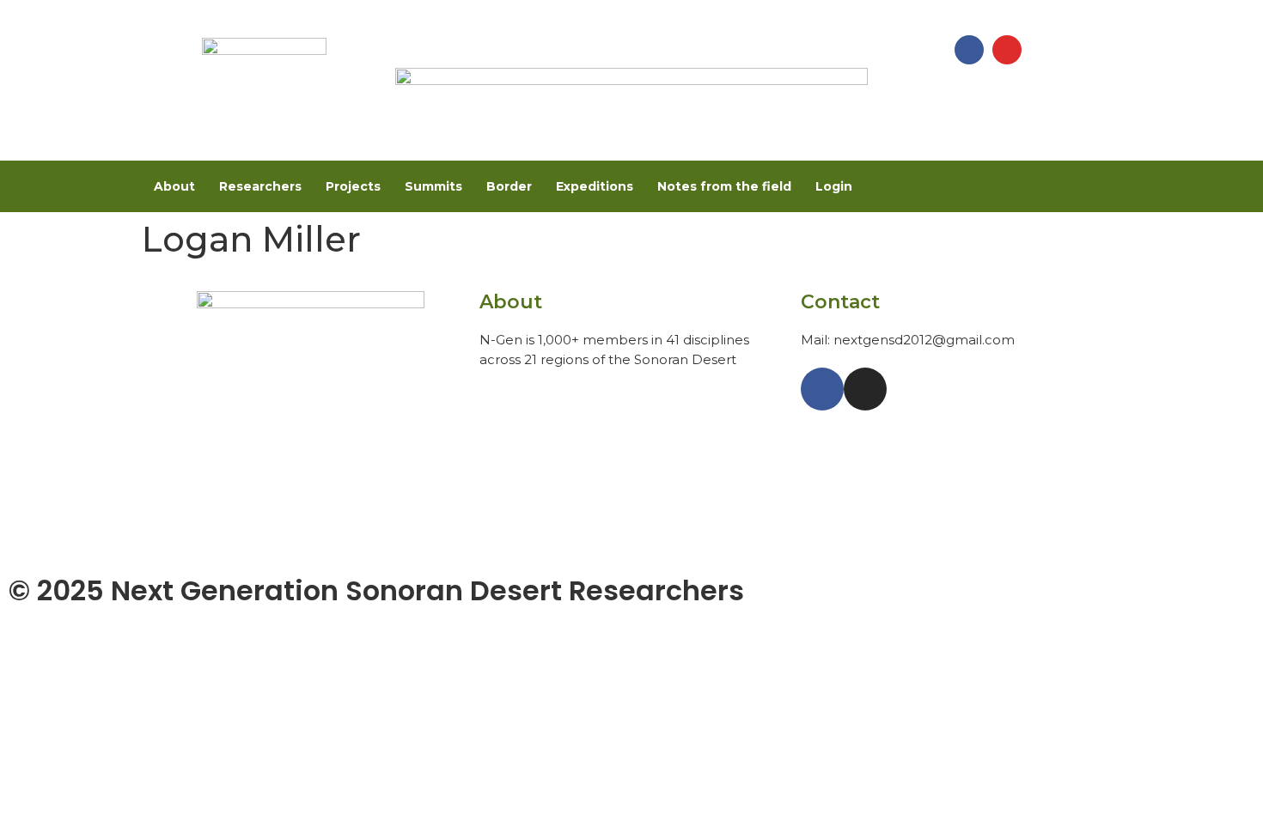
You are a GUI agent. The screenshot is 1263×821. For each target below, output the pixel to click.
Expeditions (594, 186)
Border (509, 186)
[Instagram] (1007, 49)
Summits (433, 186)
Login (833, 186)
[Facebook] (969, 49)
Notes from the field (724, 186)
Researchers (260, 186)
